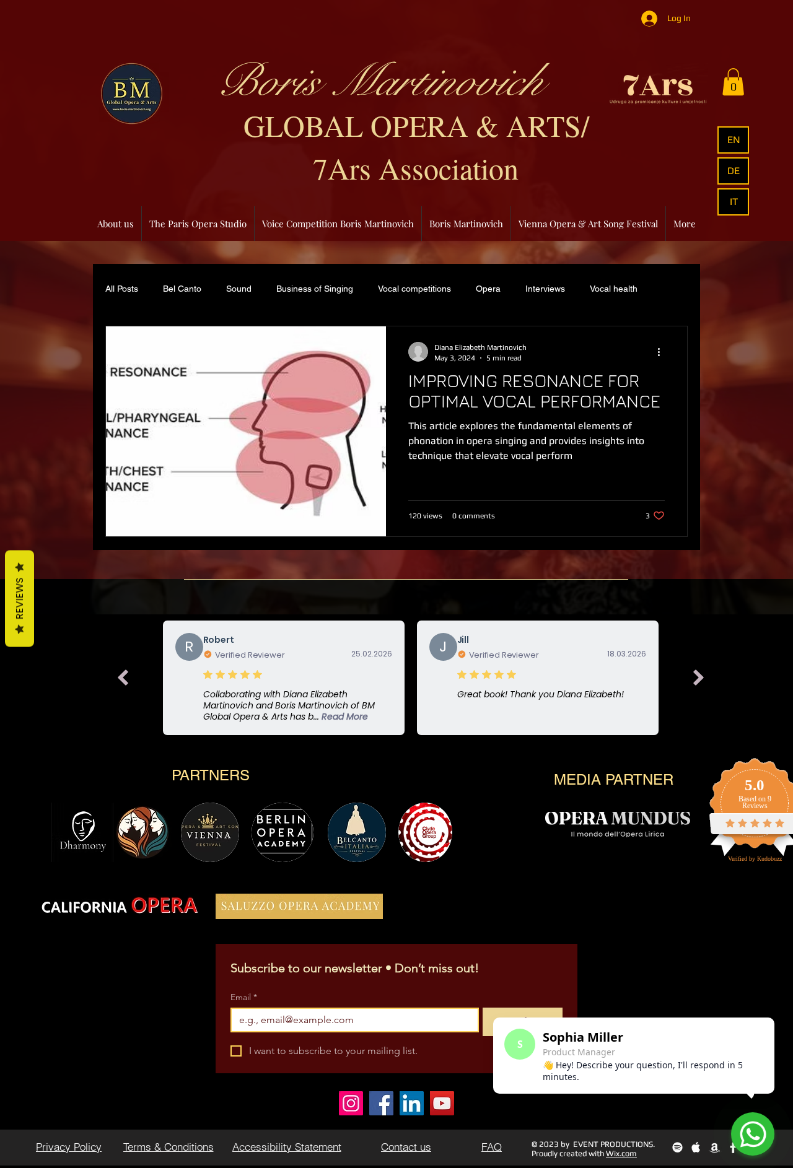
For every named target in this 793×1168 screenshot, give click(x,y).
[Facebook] (381, 1103)
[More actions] (662, 351)
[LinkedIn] (412, 1103)
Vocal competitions (414, 289)
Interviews (545, 289)
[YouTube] (442, 1103)
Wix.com (621, 1153)
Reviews (19, 599)
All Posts (121, 289)
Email (243, 997)
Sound (239, 289)
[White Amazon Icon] (714, 1147)
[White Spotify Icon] (677, 1147)
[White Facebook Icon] (733, 1147)
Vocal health (613, 289)
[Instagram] (351, 1103)
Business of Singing (314, 289)
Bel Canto (182, 289)
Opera (488, 289)
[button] (733, 81)
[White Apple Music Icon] (696, 1147)
